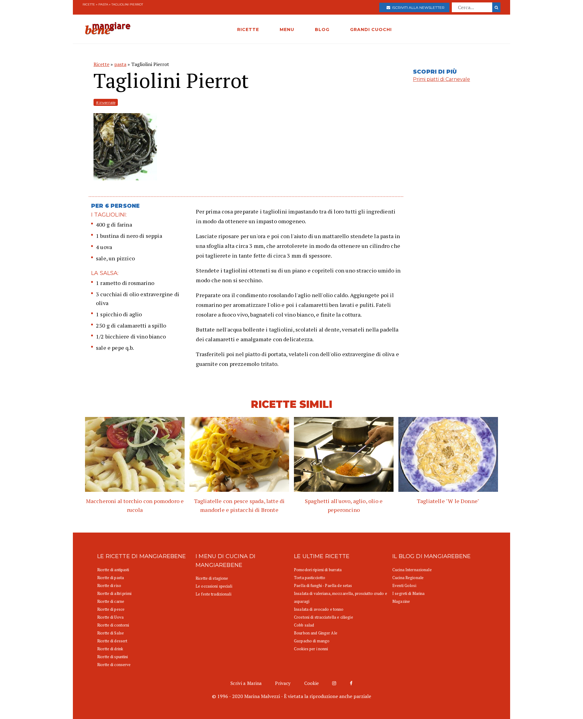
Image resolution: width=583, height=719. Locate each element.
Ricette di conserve (114, 664)
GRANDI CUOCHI (371, 29)
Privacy (283, 683)
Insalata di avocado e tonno (319, 609)
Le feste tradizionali (213, 594)
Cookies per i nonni (311, 648)
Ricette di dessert (112, 641)
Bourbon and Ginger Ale (315, 633)
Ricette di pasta (110, 577)
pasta (103, 4)
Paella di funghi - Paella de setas (323, 585)
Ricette (89, 4)
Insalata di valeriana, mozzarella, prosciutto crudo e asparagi (340, 597)
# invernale (105, 102)
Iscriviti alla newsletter (417, 7)
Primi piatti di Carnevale (441, 79)
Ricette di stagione (212, 578)
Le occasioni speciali (214, 586)
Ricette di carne (110, 601)
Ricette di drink (110, 648)
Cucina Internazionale (412, 569)
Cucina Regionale (408, 577)
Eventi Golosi (404, 585)
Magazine (401, 601)
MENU (287, 29)
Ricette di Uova (110, 617)
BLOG (322, 29)
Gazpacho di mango (311, 641)
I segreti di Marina (408, 593)
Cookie (311, 683)
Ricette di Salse (110, 633)
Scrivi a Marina (246, 683)
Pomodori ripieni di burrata (318, 569)
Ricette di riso (109, 585)
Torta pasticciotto (309, 577)
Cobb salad (304, 625)
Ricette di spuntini (112, 656)
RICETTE (248, 29)
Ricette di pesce (110, 609)
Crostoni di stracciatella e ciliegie (323, 617)
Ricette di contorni (113, 625)
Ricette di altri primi (114, 593)
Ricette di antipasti (113, 569)
